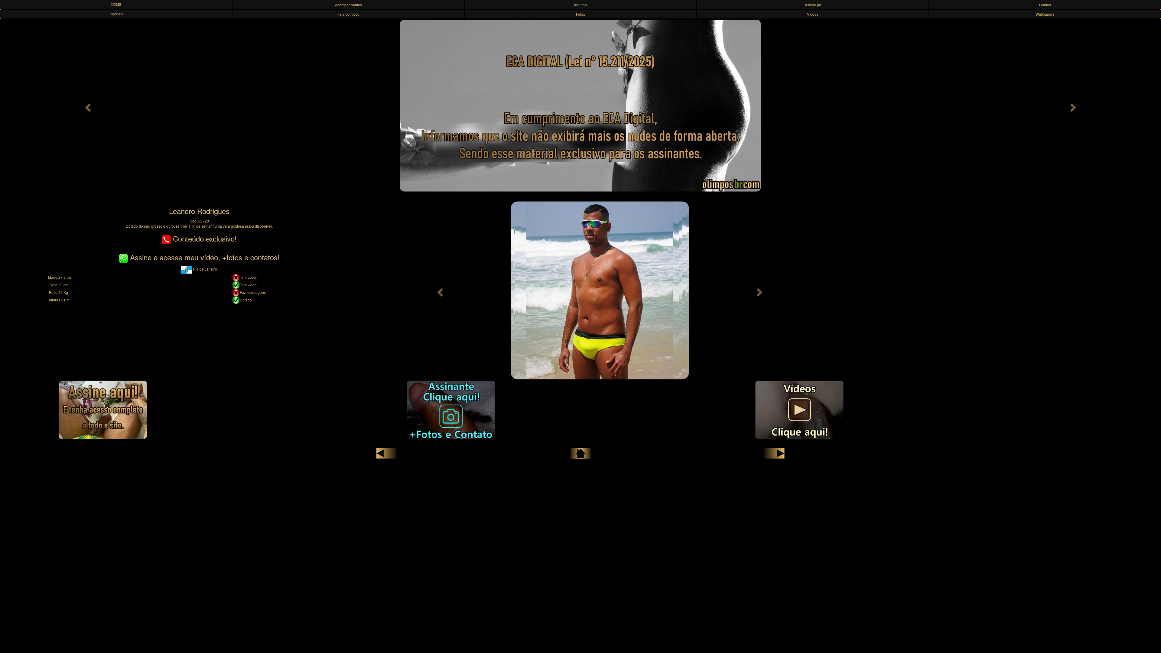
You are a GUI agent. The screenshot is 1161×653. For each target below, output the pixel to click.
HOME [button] (116, 4)
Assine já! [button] (813, 4)
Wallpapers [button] (1045, 14)
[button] (87, 106)
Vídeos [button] (812, 14)
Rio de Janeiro (204, 268)
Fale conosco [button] (348, 14)
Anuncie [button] (580, 4)
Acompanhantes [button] (348, 4)
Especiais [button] (116, 14)
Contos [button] (1045, 4)
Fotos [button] (580, 14)
